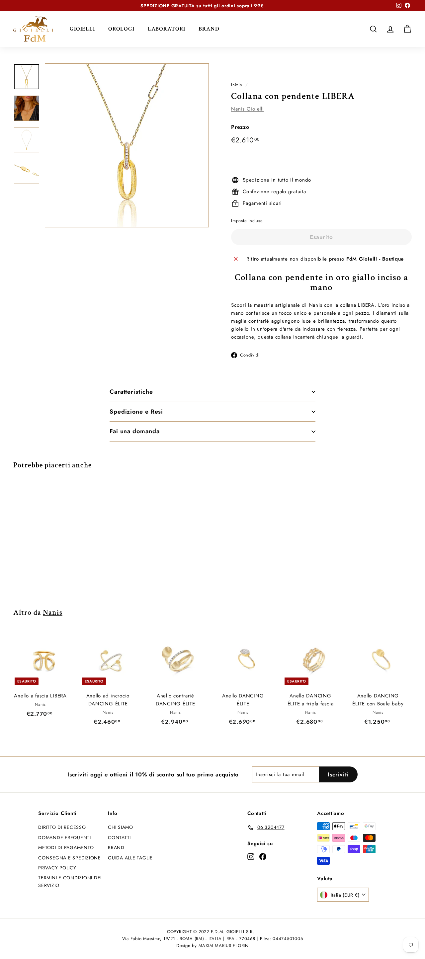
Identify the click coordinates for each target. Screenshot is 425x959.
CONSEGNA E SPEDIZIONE (69, 857)
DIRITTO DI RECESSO (62, 827)
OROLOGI (121, 29)
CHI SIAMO (120, 827)
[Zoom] (127, 145)
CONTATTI (119, 837)
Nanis (52, 612)
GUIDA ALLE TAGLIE (130, 857)
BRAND (209, 29)
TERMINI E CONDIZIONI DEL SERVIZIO (70, 881)
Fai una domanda (135, 431)
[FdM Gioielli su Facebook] (262, 856)
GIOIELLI (82, 29)
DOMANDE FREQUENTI (64, 837)
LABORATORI (167, 29)
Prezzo (240, 127)
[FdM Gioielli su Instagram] (250, 856)
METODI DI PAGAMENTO (66, 847)
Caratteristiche (131, 391)
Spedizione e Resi (136, 411)
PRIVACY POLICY (57, 867)
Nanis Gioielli (247, 109)
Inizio (236, 85)
